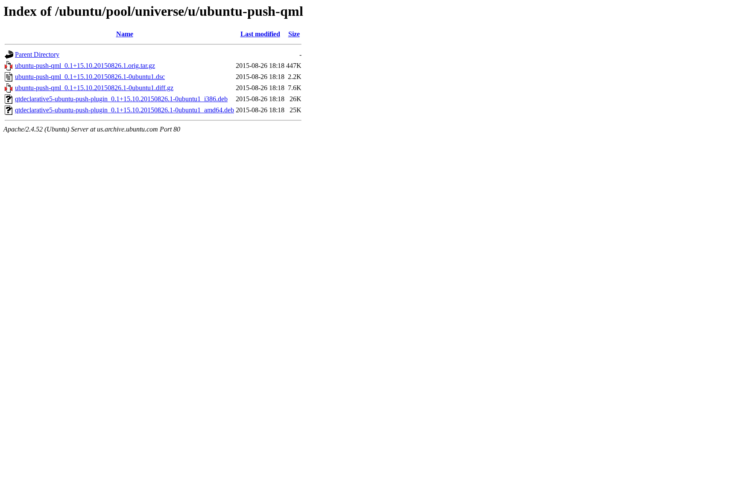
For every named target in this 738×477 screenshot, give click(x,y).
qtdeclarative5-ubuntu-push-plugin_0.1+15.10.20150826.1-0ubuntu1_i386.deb (121, 98)
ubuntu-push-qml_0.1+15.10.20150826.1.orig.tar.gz (85, 65)
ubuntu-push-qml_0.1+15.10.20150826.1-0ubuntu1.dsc (90, 76)
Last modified (260, 34)
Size (294, 34)
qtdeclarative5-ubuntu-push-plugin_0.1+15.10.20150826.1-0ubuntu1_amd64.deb (124, 110)
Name (124, 34)
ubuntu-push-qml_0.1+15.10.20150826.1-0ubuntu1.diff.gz (94, 87)
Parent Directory (37, 54)
